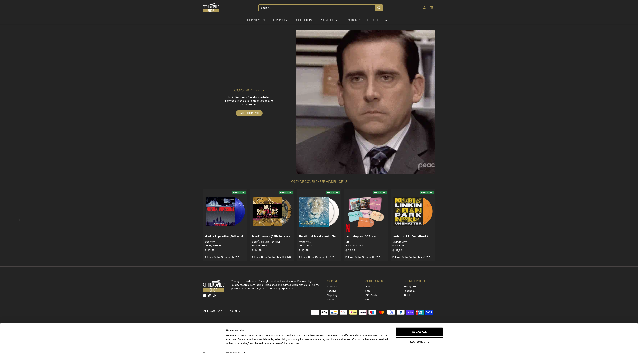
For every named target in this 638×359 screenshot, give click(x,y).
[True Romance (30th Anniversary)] (272, 211)
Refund (331, 299)
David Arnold (319, 241)
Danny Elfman (225, 241)
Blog (367, 299)
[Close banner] (450, 328)
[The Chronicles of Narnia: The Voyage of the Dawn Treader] (319, 211)
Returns (331, 291)
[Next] (618, 220)
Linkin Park (413, 241)
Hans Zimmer (272, 241)
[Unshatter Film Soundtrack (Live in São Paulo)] (413, 211)
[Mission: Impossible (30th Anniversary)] (225, 211)
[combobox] (316, 7)
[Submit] (379, 7)
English (234, 311)
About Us (370, 286)
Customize (417, 341)
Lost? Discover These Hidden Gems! (319, 181)
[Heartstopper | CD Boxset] (366, 211)
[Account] (424, 7)
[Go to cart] (432, 7)
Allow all (419, 331)
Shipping (332, 295)
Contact (332, 286)
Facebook (409, 291)
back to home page (249, 113)
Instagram (410, 286)
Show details (233, 352)
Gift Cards (371, 295)
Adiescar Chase (361, 241)
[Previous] (19, 220)
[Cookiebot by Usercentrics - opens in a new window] (203, 352)
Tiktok (407, 295)
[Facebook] (204, 295)
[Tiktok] (214, 295)
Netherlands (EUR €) (213, 311)
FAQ (367, 291)
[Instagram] (209, 295)
